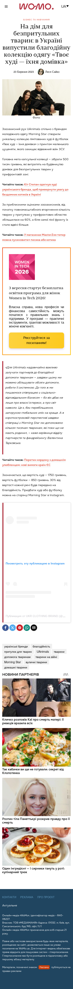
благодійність (41, 646)
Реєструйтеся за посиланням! (36, 340)
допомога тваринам (17, 657)
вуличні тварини (36, 662)
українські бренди (16, 646)
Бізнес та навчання (36, 19)
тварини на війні (46, 657)
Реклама (26, 897)
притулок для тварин (18, 651)
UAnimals (43, 651)
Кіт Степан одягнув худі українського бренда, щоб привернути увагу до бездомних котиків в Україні (35, 189)
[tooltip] (5, 627)
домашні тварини (15, 667)
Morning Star (12, 662)
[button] (66, 6)
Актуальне (9, 905)
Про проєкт (46, 897)
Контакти (9, 897)
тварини (59, 651)
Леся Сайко (52, 72)
